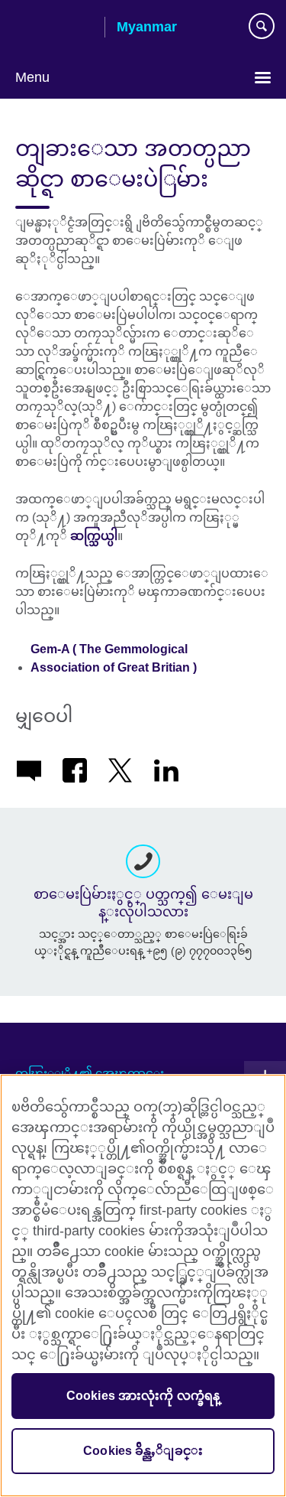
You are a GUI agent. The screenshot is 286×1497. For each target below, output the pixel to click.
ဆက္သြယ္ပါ (93, 535)
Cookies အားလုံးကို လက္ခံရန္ (143, 1395)
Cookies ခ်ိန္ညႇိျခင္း (143, 1450)
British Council (54, 28)
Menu (32, 77)
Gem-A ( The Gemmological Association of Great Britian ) (114, 658)
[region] (143, 1285)
